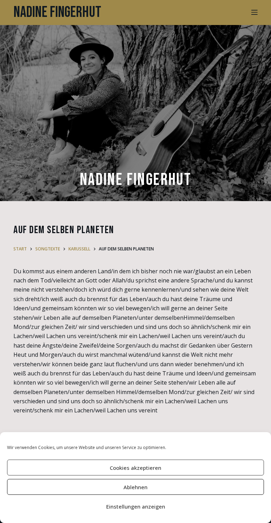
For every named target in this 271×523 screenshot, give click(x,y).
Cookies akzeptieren (135, 467)
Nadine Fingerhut (57, 12)
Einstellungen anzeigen (135, 506)
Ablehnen (135, 487)
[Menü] (254, 12)
